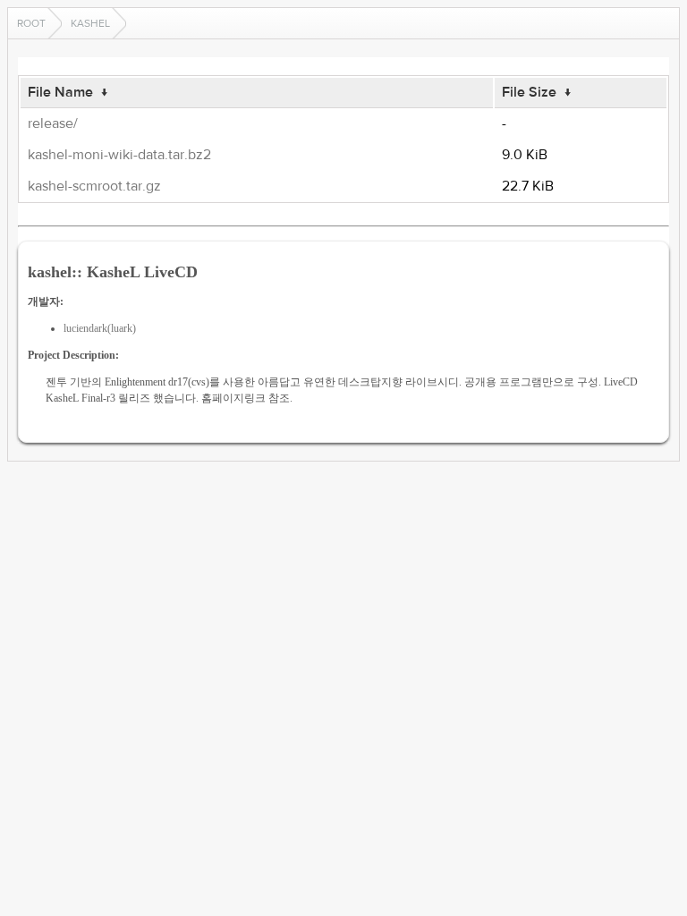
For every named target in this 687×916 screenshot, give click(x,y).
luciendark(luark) (100, 328)
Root (31, 23)
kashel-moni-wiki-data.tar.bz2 (119, 155)
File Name (60, 92)
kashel (90, 23)
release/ (53, 123)
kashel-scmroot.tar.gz (94, 186)
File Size (529, 92)
